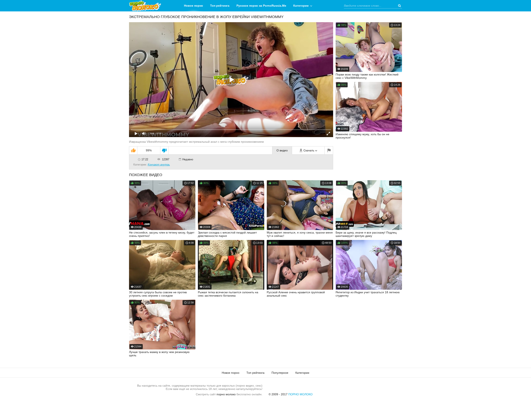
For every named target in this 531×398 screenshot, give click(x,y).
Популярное (280, 372)
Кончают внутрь (159, 164)
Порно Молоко (300, 394)
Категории (301, 5)
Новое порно (193, 5)
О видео (282, 150)
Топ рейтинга (219, 5)
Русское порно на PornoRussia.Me (261, 5)
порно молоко (226, 394)
